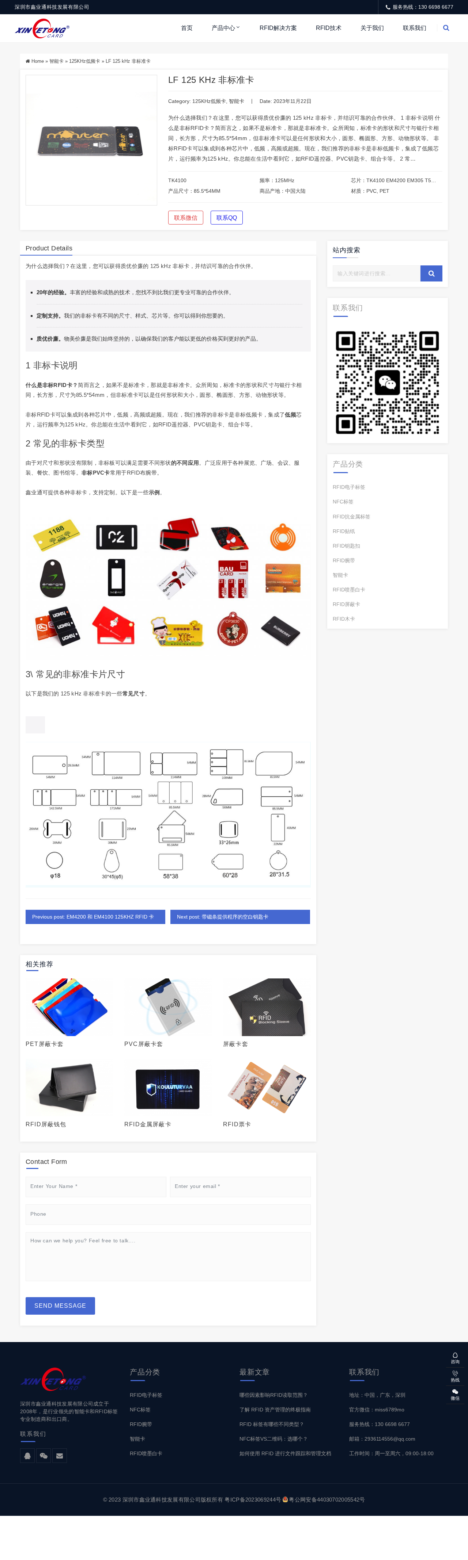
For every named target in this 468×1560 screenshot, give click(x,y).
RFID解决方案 (278, 28)
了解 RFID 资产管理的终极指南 (275, 1410)
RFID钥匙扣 (346, 546)
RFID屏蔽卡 (346, 604)
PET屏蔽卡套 (45, 1044)
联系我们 (414, 28)
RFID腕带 (344, 560)
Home (37, 61)
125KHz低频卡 (84, 61)
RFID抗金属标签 (351, 517)
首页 (187, 28)
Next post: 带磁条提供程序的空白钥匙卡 (222, 917)
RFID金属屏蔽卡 (147, 1124)
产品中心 (223, 28)
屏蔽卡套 (235, 1044)
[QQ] (27, 1456)
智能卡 (56, 61)
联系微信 (185, 218)
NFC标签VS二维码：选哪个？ (273, 1439)
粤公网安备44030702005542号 (327, 1499)
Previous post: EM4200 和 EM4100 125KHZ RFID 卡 (93, 917)
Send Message (60, 1306)
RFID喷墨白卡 (349, 590)
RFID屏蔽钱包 (46, 1124)
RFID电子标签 (349, 487)
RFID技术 (328, 28)
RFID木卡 (344, 619)
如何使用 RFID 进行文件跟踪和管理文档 (285, 1453)
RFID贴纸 (344, 531)
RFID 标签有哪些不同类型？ (271, 1424)
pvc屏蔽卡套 (143, 1044)
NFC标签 (343, 502)
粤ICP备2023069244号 (252, 1499)
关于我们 (372, 28)
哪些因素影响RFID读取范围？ (273, 1395)
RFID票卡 (237, 1124)
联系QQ (226, 218)
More (67, 1007)
